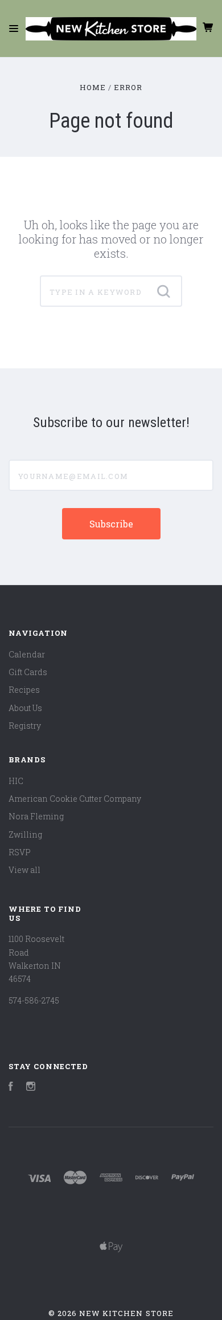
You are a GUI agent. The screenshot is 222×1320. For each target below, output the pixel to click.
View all (24, 869)
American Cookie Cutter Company (75, 798)
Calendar (27, 654)
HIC (16, 780)
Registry (25, 725)
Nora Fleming (36, 816)
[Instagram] (30, 1087)
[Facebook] (11, 1087)
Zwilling (25, 834)
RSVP (20, 852)
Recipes (24, 689)
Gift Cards (28, 672)
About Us (25, 707)
